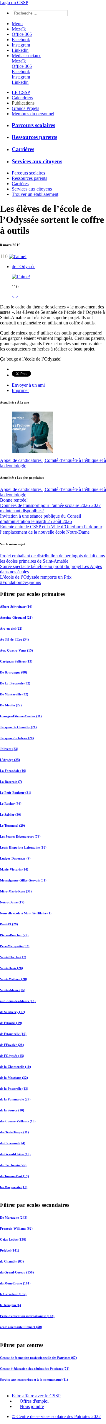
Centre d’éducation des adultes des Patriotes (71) (34, 1368)
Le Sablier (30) (10, 814)
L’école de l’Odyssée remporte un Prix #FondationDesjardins (36, 580)
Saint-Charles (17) (13, 957)
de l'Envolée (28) (12, 1045)
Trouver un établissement (35, 194)
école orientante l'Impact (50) (21, 1327)
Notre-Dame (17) (12, 902)
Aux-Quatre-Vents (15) (16, 650)
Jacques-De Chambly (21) (18, 727)
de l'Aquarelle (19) (13, 1034)
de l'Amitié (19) (11, 1023)
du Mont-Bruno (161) (15, 1283)
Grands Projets (25, 108)
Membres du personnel (33, 113)
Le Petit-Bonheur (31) (15, 792)
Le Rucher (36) (10, 803)
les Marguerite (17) (13, 1187)
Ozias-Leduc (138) (13, 1239)
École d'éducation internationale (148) (27, 1316)
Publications (23, 102)
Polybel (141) (9, 1250)
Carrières (23, 149)
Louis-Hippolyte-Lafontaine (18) (23, 847)
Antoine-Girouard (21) (16, 617)
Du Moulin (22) (11, 705)
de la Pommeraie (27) (15, 1099)
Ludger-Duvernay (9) (15, 858)
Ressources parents (34, 137)
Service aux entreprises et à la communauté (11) (34, 1379)
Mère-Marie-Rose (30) (16, 891)
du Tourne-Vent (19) (14, 1176)
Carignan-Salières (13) (16, 661)
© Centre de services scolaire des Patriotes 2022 (56, 1416)
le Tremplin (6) (10, 1305)
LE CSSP (21, 92)
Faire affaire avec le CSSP (36, 1395)
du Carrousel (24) (12, 1143)
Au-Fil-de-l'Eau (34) (14, 639)
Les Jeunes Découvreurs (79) (20, 836)
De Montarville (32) (14, 694)
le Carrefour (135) (13, 1294)
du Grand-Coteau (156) (17, 1272)
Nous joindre (32, 1406)
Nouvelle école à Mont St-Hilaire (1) (26, 913)
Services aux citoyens (37, 161)
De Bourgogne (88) (13, 672)
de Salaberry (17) (12, 1012)
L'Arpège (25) (10, 759)
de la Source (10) (12, 1110)
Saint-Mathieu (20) (13, 979)
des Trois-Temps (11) (14, 1132)
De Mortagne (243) (13, 1217)
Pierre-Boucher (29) (14, 935)
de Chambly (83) (12, 1261)
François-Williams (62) (16, 1228)
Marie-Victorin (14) (14, 869)
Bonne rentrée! (14, 500)
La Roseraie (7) (11, 781)
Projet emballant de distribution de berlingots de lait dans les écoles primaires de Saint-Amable (52, 558)
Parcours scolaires (33, 125)
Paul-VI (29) (9, 924)
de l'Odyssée (23, 266)
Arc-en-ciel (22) (11, 628)
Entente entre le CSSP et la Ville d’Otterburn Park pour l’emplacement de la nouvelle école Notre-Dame (51, 529)
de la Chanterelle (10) (15, 1066)
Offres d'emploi (34, 1401)
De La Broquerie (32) (15, 683)
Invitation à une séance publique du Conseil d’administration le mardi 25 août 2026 (40, 518)
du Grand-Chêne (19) (15, 1154)
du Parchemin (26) (13, 1165)
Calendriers (22, 97)
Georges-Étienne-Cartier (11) (21, 716)
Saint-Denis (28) (11, 968)
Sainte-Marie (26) (12, 990)
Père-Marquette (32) (14, 946)
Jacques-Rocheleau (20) (17, 738)
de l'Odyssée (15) (12, 1055)
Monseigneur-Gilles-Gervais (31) (23, 880)
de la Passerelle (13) (14, 1088)
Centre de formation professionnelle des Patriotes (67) (38, 1357)
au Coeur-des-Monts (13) (18, 1001)
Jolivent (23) (9, 749)
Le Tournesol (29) (12, 825)
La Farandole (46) (13, 770)
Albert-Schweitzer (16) (16, 606)
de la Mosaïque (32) (14, 1077)
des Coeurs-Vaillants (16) (18, 1121)
